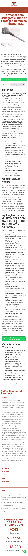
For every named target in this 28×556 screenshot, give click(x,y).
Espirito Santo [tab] (6, 475)
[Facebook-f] (22, 10)
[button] (2, 10)
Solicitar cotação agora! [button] (15, 79)
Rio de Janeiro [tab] (6, 471)
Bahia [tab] (3, 478)
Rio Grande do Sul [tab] (6, 468)
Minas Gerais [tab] (5, 481)
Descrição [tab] (6, 84)
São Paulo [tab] (4, 397)
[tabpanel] (14, 431)
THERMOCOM (7, 185)
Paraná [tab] (4, 465)
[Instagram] (25, 10)
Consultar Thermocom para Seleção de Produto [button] (15, 338)
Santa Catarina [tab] (6, 485)
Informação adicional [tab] (18, 84)
